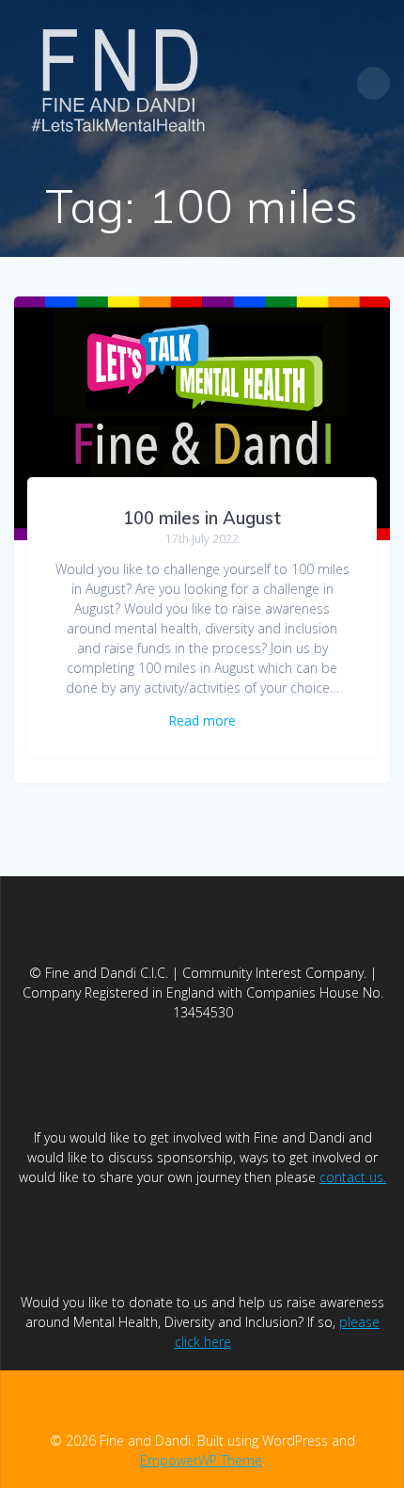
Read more (202, 720)
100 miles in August (202, 518)
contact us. (352, 1177)
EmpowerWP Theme (201, 1460)
